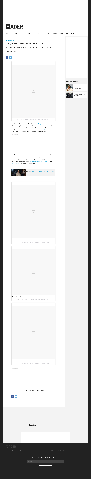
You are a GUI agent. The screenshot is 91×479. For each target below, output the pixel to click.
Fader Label (12, 450)
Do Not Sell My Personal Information (46, 475)
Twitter (67, 33)
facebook (69, 33)
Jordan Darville (11, 51)
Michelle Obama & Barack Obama (19, 296)
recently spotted (15, 163)
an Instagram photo (45, 129)
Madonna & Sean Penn (17, 239)
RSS (64, 450)
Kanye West (41, 124)
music (7, 40)
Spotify (59, 450)
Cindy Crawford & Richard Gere (19, 360)
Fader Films (19, 450)
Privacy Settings (32, 475)
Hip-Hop (12, 40)
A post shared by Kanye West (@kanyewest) (26, 119)
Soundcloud (52, 450)
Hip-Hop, (13, 401)
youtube (71, 33)
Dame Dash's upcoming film (39, 161)
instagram (73, 33)
